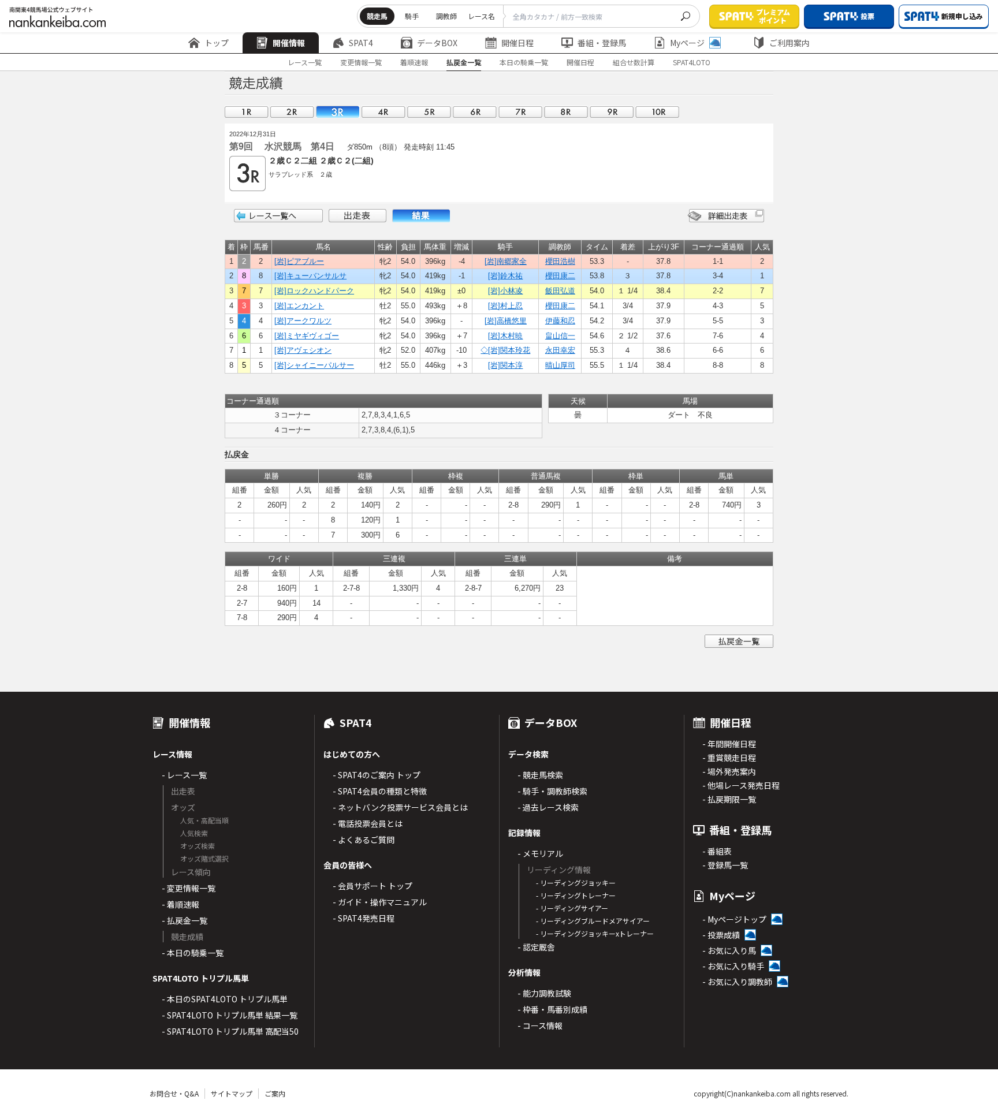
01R (247, 112)
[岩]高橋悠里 (506, 320)
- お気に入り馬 (729, 950)
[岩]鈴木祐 (505, 275)
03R (338, 112)
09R (612, 112)
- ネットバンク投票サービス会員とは (400, 807)
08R (566, 112)
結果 (421, 215)
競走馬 (377, 16)
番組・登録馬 (602, 43)
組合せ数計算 (633, 62)
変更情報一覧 (361, 62)
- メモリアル (540, 853)
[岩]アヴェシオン (303, 350)
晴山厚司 (560, 365)
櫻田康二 (560, 275)
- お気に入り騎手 (733, 966)
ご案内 (275, 1093)
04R (383, 112)
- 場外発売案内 (729, 771)
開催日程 (517, 43)
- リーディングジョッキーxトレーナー (595, 933)
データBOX (437, 43)
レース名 (481, 16)
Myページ (687, 43)
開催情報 (289, 43)
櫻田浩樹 (560, 261)
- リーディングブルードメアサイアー (593, 921)
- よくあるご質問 (363, 839)
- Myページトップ (734, 919)
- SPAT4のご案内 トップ (376, 775)
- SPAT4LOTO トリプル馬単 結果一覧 (229, 1015)
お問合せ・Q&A (174, 1093)
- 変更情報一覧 (188, 888)
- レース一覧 (184, 775)
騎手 (412, 16)
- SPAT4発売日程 (363, 918)
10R (657, 112)
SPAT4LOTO (691, 62)
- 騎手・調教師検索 (552, 791)
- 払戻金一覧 (184, 920)
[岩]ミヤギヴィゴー (306, 335)
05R (429, 112)
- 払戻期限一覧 (729, 799)
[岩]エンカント (299, 305)
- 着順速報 (180, 904)
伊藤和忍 (560, 320)
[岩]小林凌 (505, 290)
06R (475, 112)
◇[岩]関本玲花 (505, 350)
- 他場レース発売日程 (741, 785)
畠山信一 (560, 335)
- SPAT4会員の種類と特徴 (380, 791)
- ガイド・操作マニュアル (380, 902)
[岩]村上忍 (505, 305)
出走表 (357, 215)
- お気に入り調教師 (737, 981)
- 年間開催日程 (729, 743)
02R (292, 112)
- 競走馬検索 (540, 775)
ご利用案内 (789, 43)
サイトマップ (231, 1093)
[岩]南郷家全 (506, 261)
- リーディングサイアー (572, 908)
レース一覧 (305, 62)
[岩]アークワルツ (303, 320)
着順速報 (414, 62)
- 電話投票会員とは (368, 823)
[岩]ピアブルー (299, 261)
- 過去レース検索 (548, 807)
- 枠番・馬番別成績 (552, 1009)
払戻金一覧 (463, 62)
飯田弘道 (560, 290)
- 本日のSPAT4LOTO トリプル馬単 (225, 999)
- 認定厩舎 (536, 947)
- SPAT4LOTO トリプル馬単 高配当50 (230, 1031)
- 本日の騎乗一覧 (193, 952)
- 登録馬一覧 (725, 865)
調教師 (446, 16)
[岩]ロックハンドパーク (314, 290)
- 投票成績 (721, 935)
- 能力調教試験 (544, 993)
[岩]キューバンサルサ (310, 275)
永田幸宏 (560, 350)
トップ (216, 43)
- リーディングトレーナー (576, 895)
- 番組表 (717, 851)
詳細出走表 (726, 215)
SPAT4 (361, 43)
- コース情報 (540, 1025)
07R (520, 112)
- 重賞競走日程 (729, 757)
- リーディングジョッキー (576, 882)
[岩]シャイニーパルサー (314, 365)
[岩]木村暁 (505, 335)
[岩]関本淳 (505, 365)
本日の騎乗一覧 (524, 62)
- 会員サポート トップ (372, 886)
